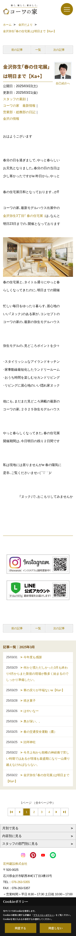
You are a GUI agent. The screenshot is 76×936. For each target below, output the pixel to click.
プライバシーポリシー (43, 914)
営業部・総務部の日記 (19, 112)
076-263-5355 (21, 882)
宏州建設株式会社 (15, 863)
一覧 (38, 49)
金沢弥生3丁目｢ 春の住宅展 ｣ (24, 216)
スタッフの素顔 (14, 99)
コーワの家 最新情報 (19, 105)
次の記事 (59, 49)
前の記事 (17, 49)
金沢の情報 (11, 118)
